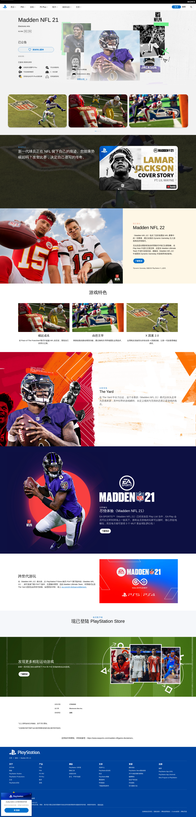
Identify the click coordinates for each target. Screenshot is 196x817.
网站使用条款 (165, 811)
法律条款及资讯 (147, 811)
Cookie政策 (175, 811)
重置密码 (102, 780)
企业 (10, 780)
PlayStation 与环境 (75, 767)
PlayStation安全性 (104, 770)
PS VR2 (41, 773)
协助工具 (72, 770)
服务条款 (132, 767)
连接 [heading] (160, 764)
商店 (12, 7)
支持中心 (102, 767)
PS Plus (43, 7)
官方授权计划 (133, 786)
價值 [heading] (71, 764)
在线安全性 (72, 773)
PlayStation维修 (104, 776)
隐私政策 (157, 811)
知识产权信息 (133, 780)
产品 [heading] (41, 764)
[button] (138, 168)
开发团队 (132, 783)
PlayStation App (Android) (167, 774)
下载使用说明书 (104, 786)
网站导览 (184, 811)
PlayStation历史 (14, 783)
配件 (54, 7)
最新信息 (66, 7)
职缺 (10, 770)
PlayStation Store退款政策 (137, 770)
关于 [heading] (11, 764)
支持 (78, 7)
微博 (160, 768)
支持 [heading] (101, 764)
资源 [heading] (131, 764)
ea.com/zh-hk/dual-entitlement (74, 587)
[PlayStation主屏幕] (4, 7)
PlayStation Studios (15, 773)
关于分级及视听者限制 (136, 773)
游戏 (32, 7)
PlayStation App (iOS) (166, 771)
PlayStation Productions (16, 776)
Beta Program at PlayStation (168, 777)
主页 (10, 758)
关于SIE (11, 767)
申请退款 (102, 783)
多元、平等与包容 (74, 776)
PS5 (22, 7)
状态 (100, 773)
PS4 (40, 770)
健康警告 (132, 776)
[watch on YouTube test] (171, 187)
